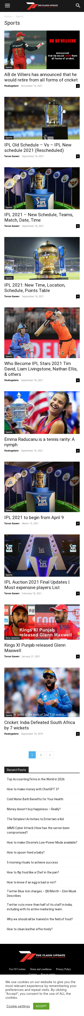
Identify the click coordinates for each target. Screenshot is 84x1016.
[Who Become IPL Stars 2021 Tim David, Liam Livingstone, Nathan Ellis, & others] (42, 332)
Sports (9, 67)
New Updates (13, 637)
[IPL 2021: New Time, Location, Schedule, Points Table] (42, 258)
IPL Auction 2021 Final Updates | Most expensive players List (37, 584)
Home (8, 16)
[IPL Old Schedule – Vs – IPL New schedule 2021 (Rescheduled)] (42, 118)
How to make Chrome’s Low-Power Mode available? (42, 842)
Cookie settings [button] (18, 1006)
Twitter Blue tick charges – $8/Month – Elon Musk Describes (41, 893)
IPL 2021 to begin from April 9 (34, 517)
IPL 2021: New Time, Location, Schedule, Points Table (34, 287)
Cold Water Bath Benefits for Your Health (35, 799)
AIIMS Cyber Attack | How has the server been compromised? (38, 830)
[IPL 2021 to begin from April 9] (42, 487)
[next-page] (50, 754)
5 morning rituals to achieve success (32, 862)
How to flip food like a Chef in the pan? (33, 872)
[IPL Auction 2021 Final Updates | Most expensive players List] (42, 555)
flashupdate (11, 85)
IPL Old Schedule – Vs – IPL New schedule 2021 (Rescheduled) (38, 147)
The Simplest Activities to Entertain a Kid (35, 819)
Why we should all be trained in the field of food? (40, 919)
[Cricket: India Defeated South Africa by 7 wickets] (42, 692)
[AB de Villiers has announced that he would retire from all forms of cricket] (42, 50)
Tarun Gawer (12, 156)
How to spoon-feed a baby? (26, 852)
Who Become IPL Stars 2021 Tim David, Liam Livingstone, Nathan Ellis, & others (41, 369)
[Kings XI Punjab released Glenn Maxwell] (42, 622)
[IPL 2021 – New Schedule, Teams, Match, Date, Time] (42, 188)
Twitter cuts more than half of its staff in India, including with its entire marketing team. (39, 907)
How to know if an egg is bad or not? (31, 882)
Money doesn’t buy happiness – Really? (34, 809)
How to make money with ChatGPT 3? (33, 789)
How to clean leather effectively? (30, 929)
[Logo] (42, 6)
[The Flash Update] (42, 956)
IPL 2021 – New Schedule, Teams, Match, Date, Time (38, 217)
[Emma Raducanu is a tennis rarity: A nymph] (42, 412)
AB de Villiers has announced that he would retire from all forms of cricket (41, 77)
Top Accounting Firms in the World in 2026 (36, 779)
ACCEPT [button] (41, 1006)
